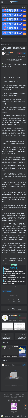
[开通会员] (25, 405)
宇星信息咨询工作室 (16, 396)
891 (14, 318)
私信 (25, 53)
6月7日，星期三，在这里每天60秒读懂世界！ (13, 49)
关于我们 (22, 394)
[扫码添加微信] (25, 408)
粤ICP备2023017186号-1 (17, 397)
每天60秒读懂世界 (8, 44)
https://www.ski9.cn (15, 270)
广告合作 (17, 394)
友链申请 (6, 394)
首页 (3, 44)
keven (6, 52)
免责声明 (11, 394)
